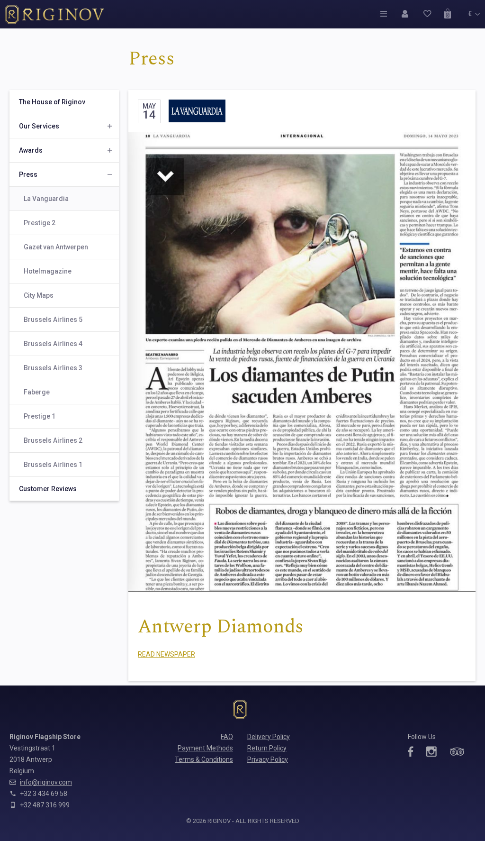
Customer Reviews (48, 489)
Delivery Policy (268, 736)
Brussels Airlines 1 (53, 464)
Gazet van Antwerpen (56, 247)
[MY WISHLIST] (429, 13)
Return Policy (267, 748)
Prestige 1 (39, 416)
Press (28, 174)
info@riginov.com (46, 782)
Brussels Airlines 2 (53, 440)
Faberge (37, 392)
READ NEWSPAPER (166, 654)
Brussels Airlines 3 (53, 368)
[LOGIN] (407, 13)
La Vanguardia (46, 198)
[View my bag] (450, 13)
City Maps (39, 295)
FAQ (227, 736)
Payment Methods (205, 748)
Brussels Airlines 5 (53, 319)
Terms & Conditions (204, 759)
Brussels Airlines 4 (53, 343)
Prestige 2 (39, 223)
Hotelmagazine (48, 271)
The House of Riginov (52, 102)
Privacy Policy (267, 759)
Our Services (39, 126)
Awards (31, 150)
